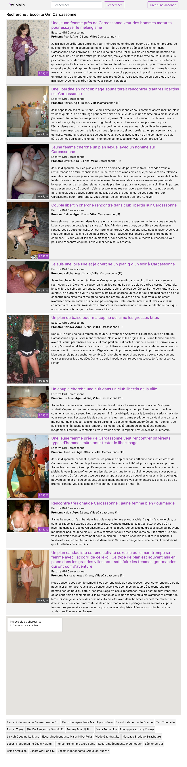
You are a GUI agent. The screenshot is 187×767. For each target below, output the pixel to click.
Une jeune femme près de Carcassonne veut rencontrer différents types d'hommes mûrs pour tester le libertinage (111, 440)
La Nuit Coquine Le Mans (23, 736)
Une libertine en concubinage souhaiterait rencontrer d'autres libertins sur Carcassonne (115, 91)
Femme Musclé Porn (80, 729)
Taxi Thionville (165, 722)
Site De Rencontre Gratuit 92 (45, 729)
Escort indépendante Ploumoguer (120, 743)
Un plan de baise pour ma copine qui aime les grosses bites (105, 317)
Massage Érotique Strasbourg (142, 736)
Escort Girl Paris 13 (42, 751)
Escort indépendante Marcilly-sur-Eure (87, 722)
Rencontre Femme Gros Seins (75, 743)
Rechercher (114, 5)
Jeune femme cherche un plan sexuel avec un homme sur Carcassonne (103, 149)
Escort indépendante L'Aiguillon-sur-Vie (83, 751)
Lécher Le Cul (154, 743)
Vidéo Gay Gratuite (107, 736)
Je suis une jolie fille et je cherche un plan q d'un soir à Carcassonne (113, 264)
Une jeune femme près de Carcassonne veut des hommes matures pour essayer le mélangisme (111, 25)
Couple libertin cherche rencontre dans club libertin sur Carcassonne (114, 205)
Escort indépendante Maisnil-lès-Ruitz (67, 736)
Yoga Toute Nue (106, 729)
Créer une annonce (163, 5)
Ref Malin (17, 5)
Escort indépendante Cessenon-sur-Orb (33, 722)
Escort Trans (15, 729)
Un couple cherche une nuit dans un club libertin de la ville (104, 389)
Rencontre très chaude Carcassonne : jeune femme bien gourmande (113, 503)
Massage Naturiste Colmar (137, 729)
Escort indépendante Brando (134, 722)
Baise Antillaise (17, 751)
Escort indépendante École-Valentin (30, 743)
